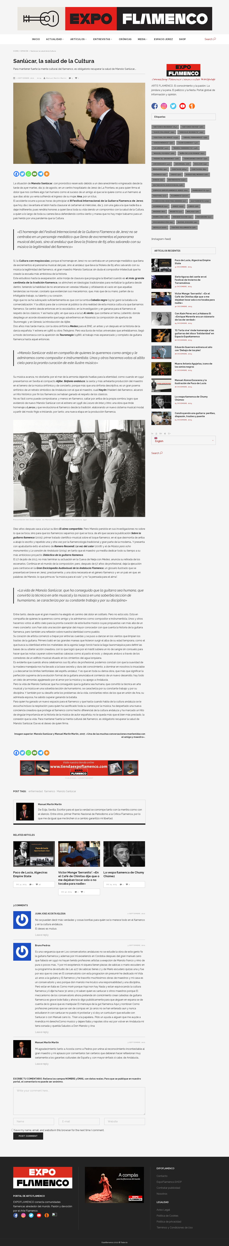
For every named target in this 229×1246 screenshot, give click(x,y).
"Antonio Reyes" (192, 127)
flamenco (49, 791)
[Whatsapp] (28, 174)
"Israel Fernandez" (195, 137)
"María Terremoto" (185, 148)
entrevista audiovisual (168, 185)
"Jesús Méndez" (163, 143)
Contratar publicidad (168, 1187)
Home (16, 51)
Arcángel (182, 164)
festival (159, 196)
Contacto (162, 1176)
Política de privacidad (169, 1221)
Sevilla (160, 227)
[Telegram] (40, 174)
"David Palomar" (163, 132)
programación (163, 222)
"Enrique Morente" (191, 132)
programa (204, 217)
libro (193, 206)
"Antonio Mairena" (165, 127)
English (158, 441)
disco (158, 180)
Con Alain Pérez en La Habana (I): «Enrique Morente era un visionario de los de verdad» (194, 316)
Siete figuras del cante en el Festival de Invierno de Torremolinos (191, 280)
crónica (159, 174)
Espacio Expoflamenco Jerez (170, 190)
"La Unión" (160, 148)
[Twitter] (22, 174)
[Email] (34, 174)
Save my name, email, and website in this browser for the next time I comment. (59, 1130)
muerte (176, 211)
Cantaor (179, 169)
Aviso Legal (163, 1209)
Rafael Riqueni (187, 222)
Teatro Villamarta (183, 227)
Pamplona (160, 217)
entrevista (177, 180)
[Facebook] (16, 174)
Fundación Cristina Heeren (169, 201)
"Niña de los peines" (191, 153)
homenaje (160, 206)
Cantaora (199, 169)
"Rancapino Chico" (195, 158)
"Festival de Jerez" (165, 137)
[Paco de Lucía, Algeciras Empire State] (34, 854)
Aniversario (161, 164)
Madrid (159, 211)
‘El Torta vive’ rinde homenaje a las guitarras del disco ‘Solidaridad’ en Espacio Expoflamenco (194, 333)
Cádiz (176, 174)
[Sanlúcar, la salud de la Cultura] (25, 811)
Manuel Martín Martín (56, 78)
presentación (182, 217)
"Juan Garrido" (188, 143)
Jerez (178, 206)
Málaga (193, 211)
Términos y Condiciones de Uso (175, 1227)
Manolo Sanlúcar (66, 791)
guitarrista (200, 201)
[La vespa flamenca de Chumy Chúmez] (124, 854)
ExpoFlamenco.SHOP (169, 1181)
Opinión (24, 51)
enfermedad (36, 791)
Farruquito (201, 190)
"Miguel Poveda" (163, 153)
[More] (46, 174)
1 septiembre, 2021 (26, 78)
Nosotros (162, 1193)
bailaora (160, 169)
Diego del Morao (197, 174)
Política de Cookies (167, 1215)
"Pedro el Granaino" (166, 158)
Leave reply (42, 934)
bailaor (200, 164)
